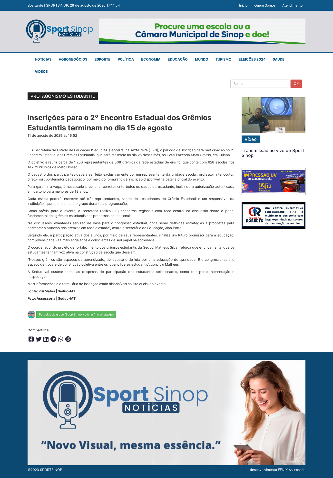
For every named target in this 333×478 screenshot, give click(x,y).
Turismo (223, 59)
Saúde (278, 59)
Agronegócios (73, 59)
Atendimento (292, 5)
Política (126, 59)
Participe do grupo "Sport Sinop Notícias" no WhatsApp (76, 314)
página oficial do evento (185, 179)
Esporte (102, 59)
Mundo (201, 59)
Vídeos (41, 71)
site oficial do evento (149, 284)
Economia (150, 59)
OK (296, 83)
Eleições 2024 (252, 59)
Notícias (43, 59)
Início (243, 5)
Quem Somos (264, 5)
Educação (178, 59)
